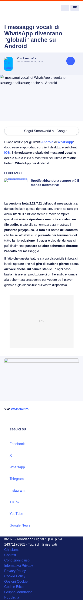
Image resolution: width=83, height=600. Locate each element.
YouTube (16, 514)
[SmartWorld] (20, 8)
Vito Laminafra (26, 58)
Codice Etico (14, 587)
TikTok (14, 502)
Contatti (10, 555)
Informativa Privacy (18, 565)
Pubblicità (11, 597)
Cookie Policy (14, 576)
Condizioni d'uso (17, 560)
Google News (20, 525)
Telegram (17, 479)
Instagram (17, 490)
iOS (7, 152)
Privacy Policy (15, 571)
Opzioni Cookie (16, 581)
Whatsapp (17, 467)
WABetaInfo (20, 409)
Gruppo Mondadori (18, 592)
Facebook (17, 444)
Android (47, 142)
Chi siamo (12, 550)
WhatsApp (65, 142)
